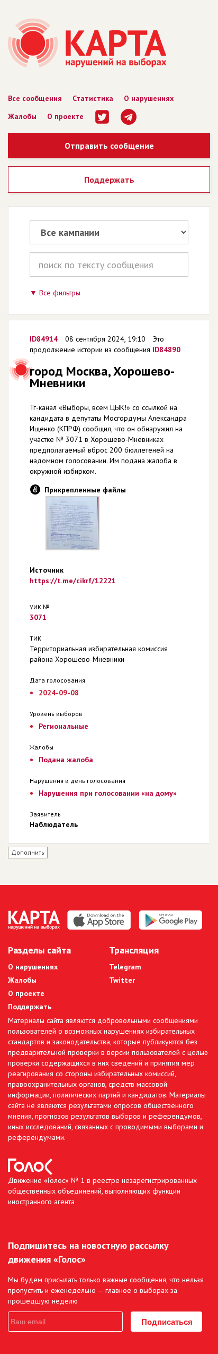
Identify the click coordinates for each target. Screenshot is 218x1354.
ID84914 (44, 339)
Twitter (122, 980)
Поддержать (109, 179)
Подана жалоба (66, 759)
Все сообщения (35, 98)
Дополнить (27, 852)
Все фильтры (59, 292)
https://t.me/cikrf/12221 (73, 580)
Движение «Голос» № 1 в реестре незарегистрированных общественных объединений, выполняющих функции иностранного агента (102, 1191)
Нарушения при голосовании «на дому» (108, 793)
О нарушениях (149, 98)
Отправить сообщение (109, 145)
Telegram (125, 967)
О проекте (65, 116)
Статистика (92, 98)
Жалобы (22, 116)
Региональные (63, 726)
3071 (38, 617)
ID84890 (166, 349)
